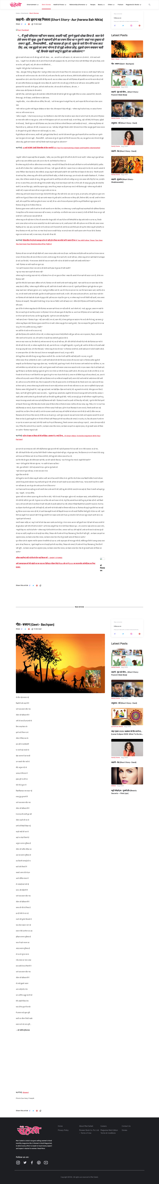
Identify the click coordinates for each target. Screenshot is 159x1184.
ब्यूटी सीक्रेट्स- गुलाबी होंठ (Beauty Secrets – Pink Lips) (124, 792)
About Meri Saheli (86, 1126)
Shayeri (26, 1092)
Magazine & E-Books (132, 5)
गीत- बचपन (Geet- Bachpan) (122, 64)
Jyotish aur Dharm (117, 726)
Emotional (24, 13)
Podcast (120, 5)
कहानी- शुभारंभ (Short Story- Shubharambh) (122, 180)
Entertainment (32, 5)
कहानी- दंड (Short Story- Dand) (123, 151)
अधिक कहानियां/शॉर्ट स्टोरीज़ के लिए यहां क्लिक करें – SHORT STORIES (39, 558)
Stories (124, 1130)
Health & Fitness (58, 5)
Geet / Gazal (115, 59)
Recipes (92, 5)
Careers (103, 1126)
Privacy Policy (63, 1130)
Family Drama (115, 87)
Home (60, 1126)
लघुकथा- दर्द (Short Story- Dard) (124, 123)
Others (110, 5)
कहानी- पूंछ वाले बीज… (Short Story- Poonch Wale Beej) (125, 93)
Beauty (100, 5)
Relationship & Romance (77, 5)
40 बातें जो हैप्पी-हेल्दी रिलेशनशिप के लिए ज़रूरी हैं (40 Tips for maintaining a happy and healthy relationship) (61, 148)
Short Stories (46, 5)
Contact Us (126, 1126)
